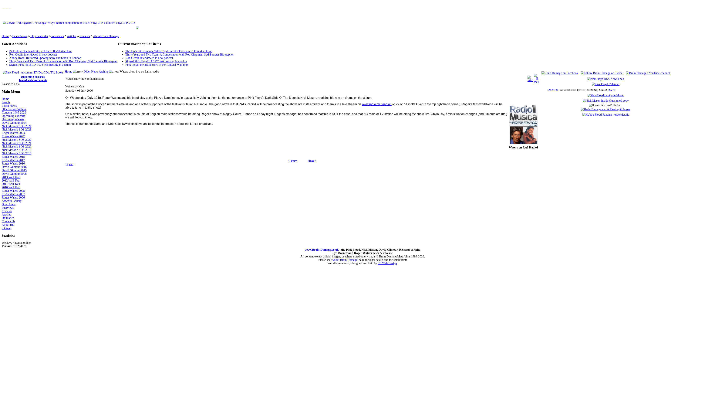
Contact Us (8, 221)
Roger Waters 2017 (13, 160)
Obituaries (8, 217)
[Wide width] (3, 6)
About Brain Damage (106, 36)
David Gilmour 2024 (14, 122)
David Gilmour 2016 (14, 166)
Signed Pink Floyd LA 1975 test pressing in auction (40, 64)
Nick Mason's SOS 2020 (16, 146)
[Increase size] (6, 6)
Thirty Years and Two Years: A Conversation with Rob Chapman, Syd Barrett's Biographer (63, 61)
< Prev (292, 160)
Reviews (84, 36)
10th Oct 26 (553, 90)
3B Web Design (387, 263)
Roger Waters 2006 (13, 197)
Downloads (8, 204)
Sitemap (6, 228)
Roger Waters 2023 (13, 132)
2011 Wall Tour (11, 183)
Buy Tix (612, 90)
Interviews (57, 36)
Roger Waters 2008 (13, 190)
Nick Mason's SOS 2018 (16, 153)
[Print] (530, 77)
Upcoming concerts (13, 115)
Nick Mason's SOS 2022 (16, 139)
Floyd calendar (39, 36)
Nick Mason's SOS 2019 (16, 149)
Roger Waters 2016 (13, 163)
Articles (71, 36)
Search (6, 102)
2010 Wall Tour (11, 187)
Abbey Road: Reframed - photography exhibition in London (45, 58)
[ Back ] (69, 164)
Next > (312, 160)
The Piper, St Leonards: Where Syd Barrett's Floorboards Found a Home (168, 51)
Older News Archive (14, 109)
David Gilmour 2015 (14, 170)
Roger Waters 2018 (13, 156)
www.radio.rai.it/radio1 (377, 104)
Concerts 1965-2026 (14, 112)
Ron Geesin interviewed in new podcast (33, 54)
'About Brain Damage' (344, 259)
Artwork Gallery (12, 200)
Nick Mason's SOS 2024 (16, 126)
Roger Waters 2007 (13, 194)
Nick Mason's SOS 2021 (16, 143)
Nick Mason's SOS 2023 (16, 129)
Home (5, 36)
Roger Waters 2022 (13, 136)
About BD (8, 224)
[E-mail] (536, 77)
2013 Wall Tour (11, 177)
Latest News (19, 36)
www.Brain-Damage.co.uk (322, 249)
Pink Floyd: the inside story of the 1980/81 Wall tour (40, 51)
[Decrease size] (9, 6)
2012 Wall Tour (11, 180)
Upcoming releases (13, 119)
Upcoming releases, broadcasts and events (33, 78)
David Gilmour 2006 (14, 173)
